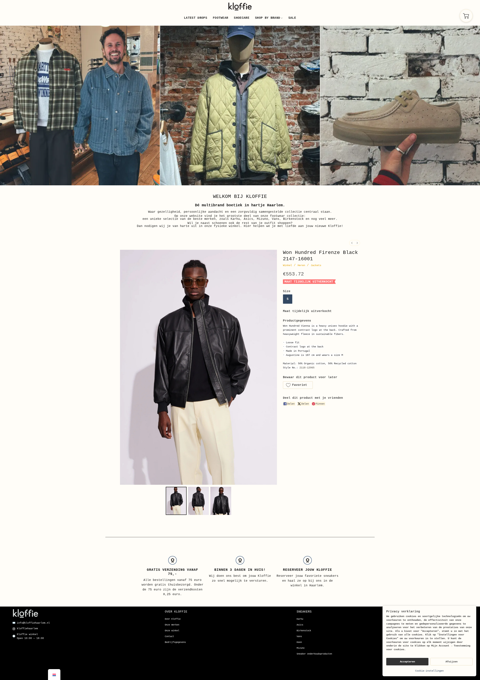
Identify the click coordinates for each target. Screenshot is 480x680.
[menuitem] (352, 243)
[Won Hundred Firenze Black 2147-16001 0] (176, 501)
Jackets (316, 265)
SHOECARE (241, 18)
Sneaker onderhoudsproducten (314, 654)
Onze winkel (172, 630)
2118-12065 (306, 367)
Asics (300, 625)
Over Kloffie (173, 619)
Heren (301, 265)
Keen (299, 642)
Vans (299, 636)
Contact (169, 636)
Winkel (287, 265)
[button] (298, 385)
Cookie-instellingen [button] (429, 670)
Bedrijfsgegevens (175, 642)
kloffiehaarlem (27, 628)
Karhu (300, 619)
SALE (292, 18)
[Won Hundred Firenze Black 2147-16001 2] (220, 501)
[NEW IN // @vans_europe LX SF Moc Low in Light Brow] (400, 105)
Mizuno (300, 648)
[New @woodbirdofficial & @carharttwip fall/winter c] (80, 105)
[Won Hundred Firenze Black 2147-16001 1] (198, 501)
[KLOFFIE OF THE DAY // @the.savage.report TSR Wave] (240, 105)
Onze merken (172, 625)
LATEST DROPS (195, 18)
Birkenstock (304, 630)
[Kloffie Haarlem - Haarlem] (240, 6)
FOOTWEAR (220, 18)
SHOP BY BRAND (267, 18)
